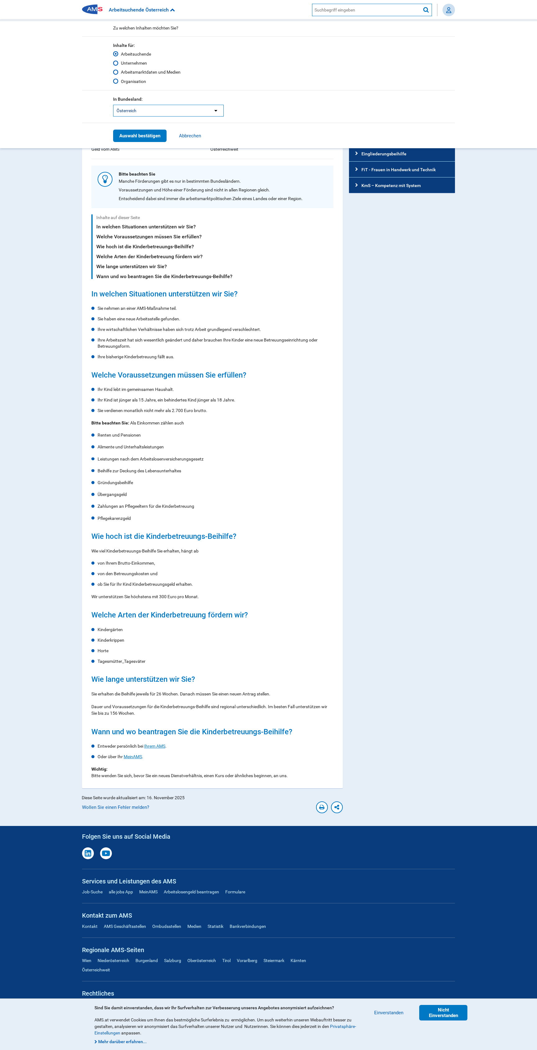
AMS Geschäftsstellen (125, 926)
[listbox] (168, 110)
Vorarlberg (247, 960)
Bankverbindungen (248, 926)
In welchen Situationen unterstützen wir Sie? (146, 227)
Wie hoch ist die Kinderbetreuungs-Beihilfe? (145, 247)
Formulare (235, 891)
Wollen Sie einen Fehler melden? (115, 807)
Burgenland (146, 960)
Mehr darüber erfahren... (122, 1041)
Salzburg (172, 960)
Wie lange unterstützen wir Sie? (131, 266)
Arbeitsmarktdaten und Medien (151, 72)
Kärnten (298, 960)
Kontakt (90, 926)
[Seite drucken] (322, 807)
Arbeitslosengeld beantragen (191, 891)
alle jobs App (121, 891)
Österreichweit (96, 969)
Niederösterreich (113, 960)
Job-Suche (92, 891)
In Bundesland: (128, 99)
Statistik (215, 926)
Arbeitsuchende (136, 54)
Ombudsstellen (166, 926)
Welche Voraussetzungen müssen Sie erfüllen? (149, 237)
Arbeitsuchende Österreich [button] (139, 10)
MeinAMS (133, 756)
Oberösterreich (201, 960)
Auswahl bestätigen (139, 136)
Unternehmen (134, 63)
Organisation (133, 81)
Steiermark (274, 960)
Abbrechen (190, 136)
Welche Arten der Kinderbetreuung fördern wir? (149, 256)
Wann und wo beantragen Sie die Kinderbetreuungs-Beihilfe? (164, 276)
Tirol (226, 960)
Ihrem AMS (154, 746)
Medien (194, 926)
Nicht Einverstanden (443, 1012)
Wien (86, 960)
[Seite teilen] (337, 807)
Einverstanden (388, 1013)
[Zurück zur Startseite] (94, 10)
